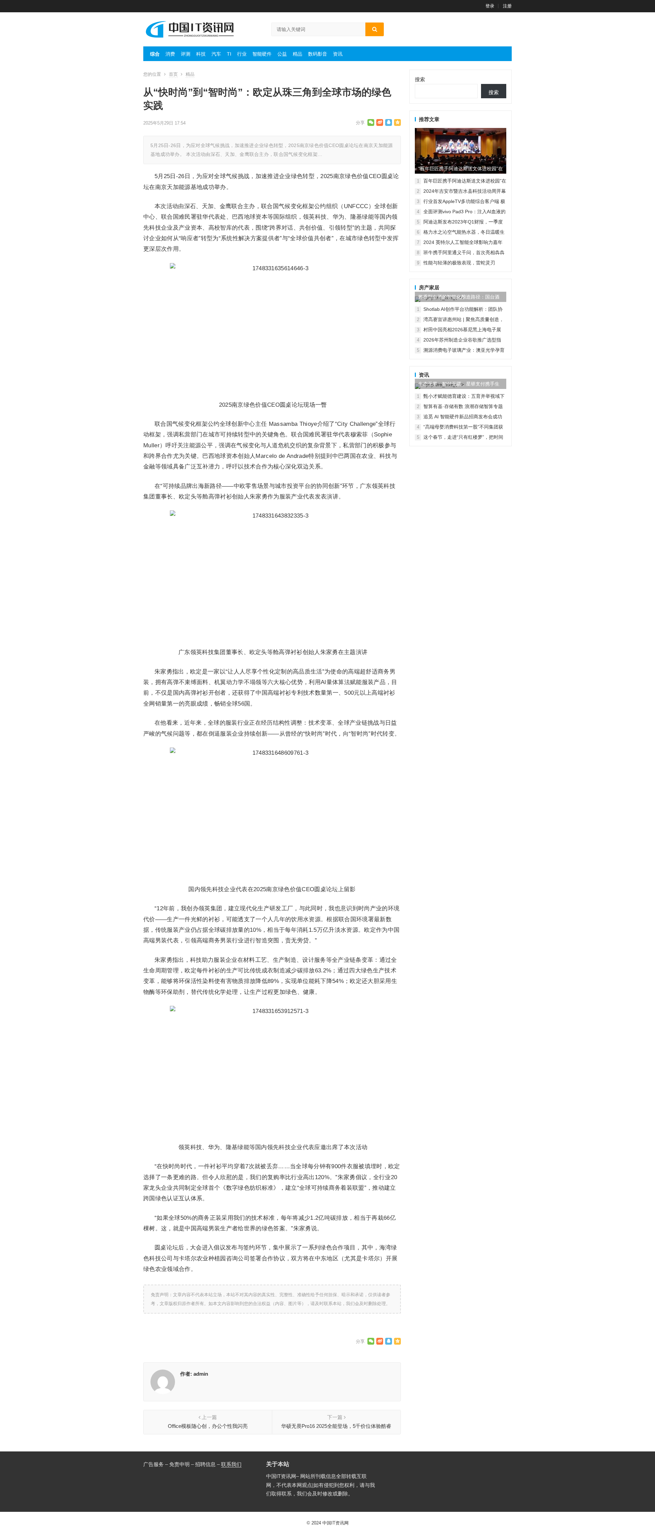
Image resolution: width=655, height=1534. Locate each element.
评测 (185, 54)
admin (200, 1374)
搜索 (420, 79)
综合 (155, 54)
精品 (297, 54)
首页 (173, 74)
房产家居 (429, 287)
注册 (507, 6)
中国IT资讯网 (335, 1522)
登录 (489, 6)
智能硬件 (262, 54)
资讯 (338, 54)
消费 (170, 54)
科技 (201, 54)
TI (229, 54)
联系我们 (231, 1464)
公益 (282, 54)
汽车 (216, 54)
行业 (242, 54)
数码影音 (317, 54)
